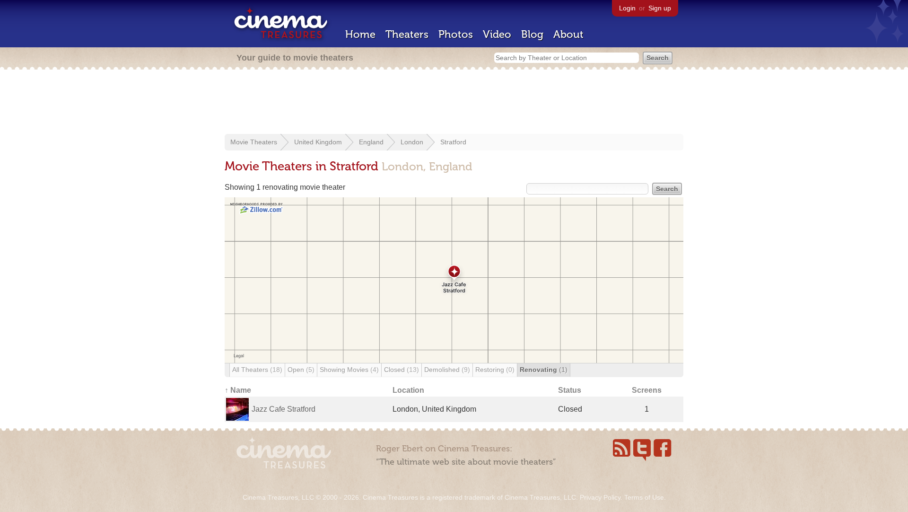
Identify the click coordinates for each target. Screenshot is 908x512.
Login (627, 8)
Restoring (495, 369)
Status (569, 390)
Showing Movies (349, 369)
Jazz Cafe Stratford (283, 409)
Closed (401, 369)
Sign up (659, 8)
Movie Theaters (253, 142)
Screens (647, 390)
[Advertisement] (454, 102)
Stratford (453, 142)
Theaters (406, 34)
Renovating (544, 369)
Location (408, 390)
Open (301, 369)
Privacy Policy (600, 497)
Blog (532, 34)
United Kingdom (318, 142)
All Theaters (257, 369)
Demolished (447, 369)
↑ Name (238, 390)
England (371, 142)
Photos (455, 34)
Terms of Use (644, 497)
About (568, 34)
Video (497, 34)
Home (360, 34)
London (412, 142)
